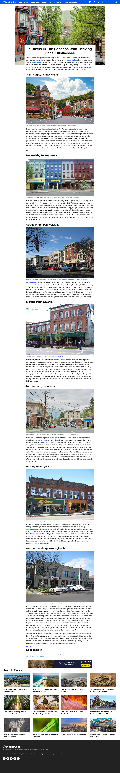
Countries (35, 2)
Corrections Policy (49, 754)
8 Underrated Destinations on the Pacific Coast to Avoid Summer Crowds (102, 714)
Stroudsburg (31, 282)
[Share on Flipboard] (27, 650)
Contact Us (10, 754)
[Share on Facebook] (31, 650)
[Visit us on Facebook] (7, 758)
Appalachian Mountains (68, 58)
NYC (84, 65)
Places (42, 656)
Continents (23, 2)
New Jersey (37, 62)
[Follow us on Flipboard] (4, 758)
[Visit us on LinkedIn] (18, 758)
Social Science (71, 2)
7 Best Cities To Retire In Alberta (73, 734)
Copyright (21, 754)
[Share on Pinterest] (37, 650)
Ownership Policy (59, 754)
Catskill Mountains (47, 442)
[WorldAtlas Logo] (10, 2)
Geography (46, 2)
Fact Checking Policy (37, 754)
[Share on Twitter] (34, 650)
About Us (27, 754)
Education (58, 2)
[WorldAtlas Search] (116, 2)
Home (4, 754)
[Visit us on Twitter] (11, 758)
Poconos (32, 58)
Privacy (16, 754)
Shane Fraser (29, 656)
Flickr (59, 356)
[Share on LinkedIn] (41, 650)
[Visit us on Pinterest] (14, 758)
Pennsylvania (70, 60)
